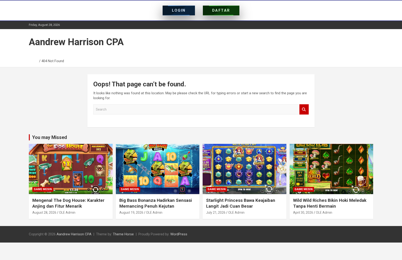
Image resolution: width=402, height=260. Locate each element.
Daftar (221, 10)
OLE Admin (67, 212)
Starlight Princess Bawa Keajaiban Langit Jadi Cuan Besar (240, 203)
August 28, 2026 (44, 212)
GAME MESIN (43, 189)
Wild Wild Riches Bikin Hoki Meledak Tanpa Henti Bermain (329, 203)
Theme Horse (123, 234)
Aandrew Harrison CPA (76, 42)
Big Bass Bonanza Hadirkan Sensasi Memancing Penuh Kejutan (155, 203)
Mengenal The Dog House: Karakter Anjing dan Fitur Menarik (68, 203)
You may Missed (49, 137)
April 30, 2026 (303, 212)
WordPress (178, 234)
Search (304, 109)
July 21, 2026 (215, 212)
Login (179, 10)
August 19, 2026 (131, 212)
